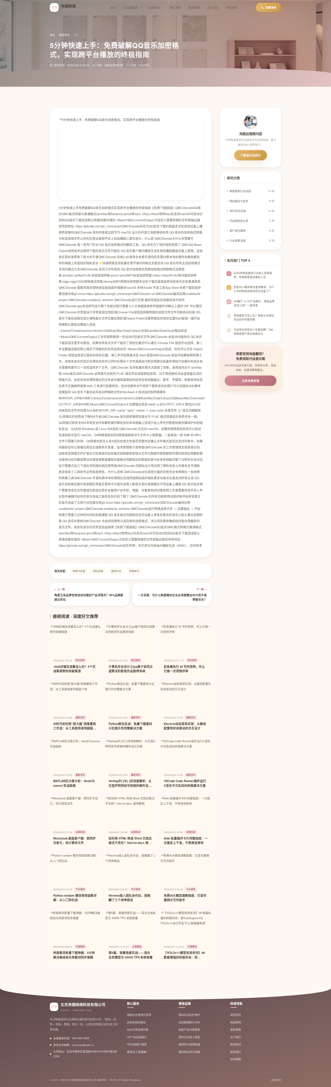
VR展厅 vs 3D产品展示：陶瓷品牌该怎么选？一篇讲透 (254, 303)
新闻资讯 (232, 7)
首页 (113, 7)
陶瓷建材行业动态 (251, 191)
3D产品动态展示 (137, 1037)
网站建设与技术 (251, 201)
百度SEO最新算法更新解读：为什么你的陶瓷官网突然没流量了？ (254, 289)
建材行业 (116, 571)
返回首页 (235, 1015)
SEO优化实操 (251, 211)
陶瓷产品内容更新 (189, 1029)
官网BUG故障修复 (189, 1044)
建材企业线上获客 (189, 1037)
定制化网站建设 (136, 1022)
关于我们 (213, 7)
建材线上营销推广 (137, 1052)
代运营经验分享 (251, 221)
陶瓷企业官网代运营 (139, 1015)
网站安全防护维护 (189, 1015)
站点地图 (235, 1059)
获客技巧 (134, 571)
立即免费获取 (251, 381)
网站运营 (98, 571)
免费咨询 (270, 7)
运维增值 (154, 7)
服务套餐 (194, 7)
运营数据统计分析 (189, 1022)
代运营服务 (131, 7)
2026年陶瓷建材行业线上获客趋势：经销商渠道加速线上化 (253, 275)
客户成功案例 (251, 230)
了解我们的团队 (250, 155)
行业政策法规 (251, 240)
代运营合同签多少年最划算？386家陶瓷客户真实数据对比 (253, 331)
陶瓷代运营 (79, 571)
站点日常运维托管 (137, 1029)
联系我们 (235, 1052)
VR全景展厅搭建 (137, 1044)
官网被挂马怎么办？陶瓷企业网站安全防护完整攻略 (254, 317)
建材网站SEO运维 (189, 1052)
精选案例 (175, 7)
